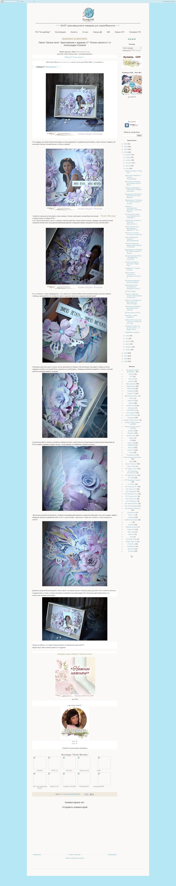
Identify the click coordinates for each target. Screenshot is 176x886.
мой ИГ (75, 744)
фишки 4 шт (54, 786)
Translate (138, 50)
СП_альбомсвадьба (131, 506)
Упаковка (131, 524)
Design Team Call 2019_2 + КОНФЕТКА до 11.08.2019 (133, 257)
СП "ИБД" (131, 477)
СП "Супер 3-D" (131, 489)
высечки (69, 770)
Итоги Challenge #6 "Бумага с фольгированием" (132, 239)
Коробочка (131, 433)
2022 (126, 144)
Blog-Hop (132, 534)
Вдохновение (130, 384)
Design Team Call (131, 541)
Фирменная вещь (131, 527)
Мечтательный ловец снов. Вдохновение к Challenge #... (132, 215)
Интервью (131, 408)
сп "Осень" (131, 484)
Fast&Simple (131, 546)
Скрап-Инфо (131, 466)
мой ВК (75, 741)
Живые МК (131, 400)
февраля (129, 347)
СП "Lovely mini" (131, 499)
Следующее (37, 854)
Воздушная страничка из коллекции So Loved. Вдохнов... (133, 195)
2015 (126, 361)
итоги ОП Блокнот (132, 415)
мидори (131, 438)
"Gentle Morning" (108, 215)
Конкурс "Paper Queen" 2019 (132, 423)
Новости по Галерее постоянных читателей (133, 233)
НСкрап (130, 447)
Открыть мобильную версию (74, 858)
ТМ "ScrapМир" (42, 32)
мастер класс (131, 435)
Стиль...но (131, 515)
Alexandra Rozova (65, 62)
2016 (126, 358)
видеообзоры (131, 386)
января (128, 349)
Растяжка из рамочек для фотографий (132, 281)
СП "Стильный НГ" (131, 486)
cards (131, 537)
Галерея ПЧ (135, 32)
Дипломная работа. (131, 396)
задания (131, 403)
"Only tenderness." (51, 67)
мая (127, 338)
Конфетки (131, 431)
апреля (128, 341)
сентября (129, 163)
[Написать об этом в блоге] (87, 794)
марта (128, 344)
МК (108, 32)
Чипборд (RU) (84, 786)
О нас (85, 32)
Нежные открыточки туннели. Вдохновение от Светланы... (133, 295)
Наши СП (119, 32)
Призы (131, 461)
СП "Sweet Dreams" (131, 503)
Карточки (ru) (84, 770)
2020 (126, 149)
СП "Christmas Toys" (131, 494)
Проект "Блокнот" (131, 464)
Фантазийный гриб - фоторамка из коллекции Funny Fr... (133, 286)
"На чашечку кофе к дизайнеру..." (132, 370)
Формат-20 (131, 529)
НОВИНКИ (131, 445)
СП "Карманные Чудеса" (132, 480)
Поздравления (131, 455)
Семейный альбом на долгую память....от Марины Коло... (132, 327)
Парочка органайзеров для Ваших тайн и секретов (132, 308)
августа (128, 166)
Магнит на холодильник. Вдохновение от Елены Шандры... (133, 301)
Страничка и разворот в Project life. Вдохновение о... (133, 222)
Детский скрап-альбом (132, 312)
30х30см (39, 770)
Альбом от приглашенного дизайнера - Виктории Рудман (133, 208)
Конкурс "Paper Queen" (131, 420)
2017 (126, 356)
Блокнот (131, 381)
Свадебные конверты (132, 332)
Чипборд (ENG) (98, 786)
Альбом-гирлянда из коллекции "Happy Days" (132, 263)
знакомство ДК (131, 405)
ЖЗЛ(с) (131, 398)
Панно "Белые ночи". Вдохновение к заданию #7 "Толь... (132, 228)
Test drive (131, 551)
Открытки (131, 450)
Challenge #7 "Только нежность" (74, 57)
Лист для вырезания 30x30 (39, 787)
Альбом (131, 374)
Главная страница (74, 854)
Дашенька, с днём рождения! (131, 316)
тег (132, 522)
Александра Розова (83, 52)
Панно (131, 452)
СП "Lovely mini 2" (132, 496)
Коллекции (60, 32)
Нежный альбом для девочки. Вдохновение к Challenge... (133, 245)
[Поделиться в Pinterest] (93, 794)
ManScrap (131, 549)
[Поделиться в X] (89, 794)
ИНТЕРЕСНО (131, 410)
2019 (126, 152)
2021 (126, 146)
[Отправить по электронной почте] (85, 794)
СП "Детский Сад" (131, 475)
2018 (126, 353)
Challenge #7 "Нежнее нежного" (132, 269)
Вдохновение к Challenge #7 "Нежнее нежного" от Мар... (133, 201)
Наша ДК (97, 32)
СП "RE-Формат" (131, 501)
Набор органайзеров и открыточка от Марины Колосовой (133, 189)
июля (128, 168)
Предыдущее (112, 854)
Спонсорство (131, 512)
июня (128, 335)
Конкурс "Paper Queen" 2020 (132, 427)
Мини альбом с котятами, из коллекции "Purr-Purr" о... (133, 275)
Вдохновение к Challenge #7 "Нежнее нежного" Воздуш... (133, 251)
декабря (128, 154)
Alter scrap (131, 532)
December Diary (131, 539)
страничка (131, 517)
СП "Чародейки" (131, 491)
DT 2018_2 (131, 544)
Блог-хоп (132, 379)
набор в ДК (131, 443)
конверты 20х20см (69, 786)
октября (128, 160)
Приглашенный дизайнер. (132, 457)
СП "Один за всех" (131, 468)
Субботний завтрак (131, 520)
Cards (99, 770)
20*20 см (54, 770)
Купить (74, 32)
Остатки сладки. (130, 291)
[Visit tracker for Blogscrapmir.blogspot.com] (132, 556)
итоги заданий (131, 413)
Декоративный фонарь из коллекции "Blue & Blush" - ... (133, 183)
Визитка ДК (131, 388)
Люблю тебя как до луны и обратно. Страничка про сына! (133, 321)
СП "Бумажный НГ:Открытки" (132, 472)
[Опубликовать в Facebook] (91, 794)
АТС (131, 376)
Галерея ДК (131, 391)
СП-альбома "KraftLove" (133, 508)
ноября (128, 157)
